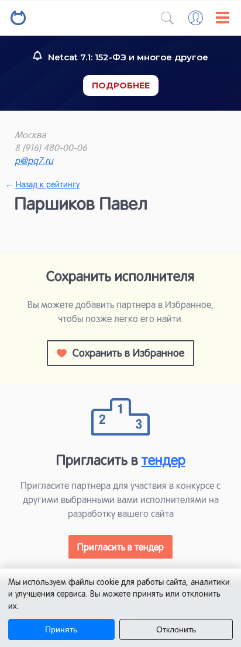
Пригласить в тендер (120, 547)
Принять (61, 629)
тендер (163, 460)
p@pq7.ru (34, 160)
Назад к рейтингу (47, 184)
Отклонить (176, 629)
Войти (195, 18)
